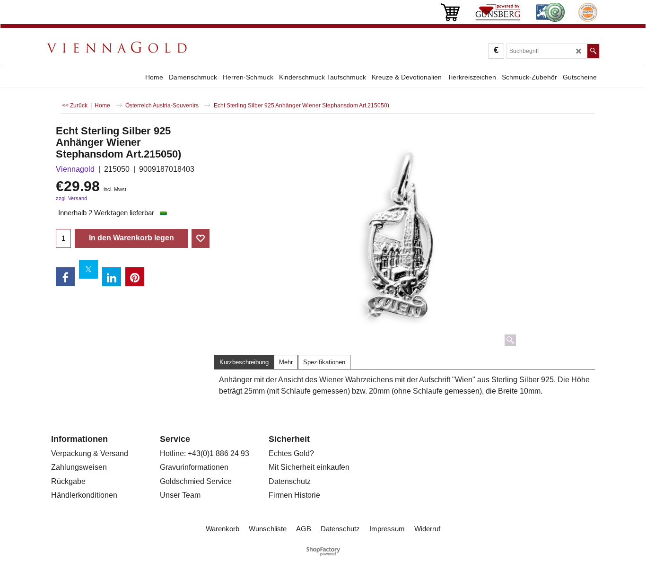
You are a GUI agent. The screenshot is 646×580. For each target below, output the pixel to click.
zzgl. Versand (71, 198)
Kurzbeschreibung (244, 362)
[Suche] (593, 51)
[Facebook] (65, 276)
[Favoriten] (201, 238)
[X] (88, 269)
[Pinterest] (134, 276)
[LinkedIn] (111, 276)
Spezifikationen (324, 362)
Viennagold (75, 169)
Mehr (286, 362)
